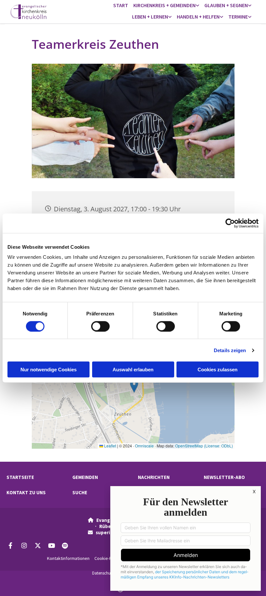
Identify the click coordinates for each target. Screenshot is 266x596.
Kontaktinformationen (68, 558)
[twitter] (37, 545)
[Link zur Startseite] (38, 12)
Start (120, 5)
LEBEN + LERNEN (150, 16)
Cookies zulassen (217, 369)
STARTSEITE (20, 477)
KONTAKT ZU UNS (26, 492)
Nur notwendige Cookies (48, 369)
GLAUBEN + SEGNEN (226, 5)
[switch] (100, 326)
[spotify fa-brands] (65, 545)
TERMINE (238, 16)
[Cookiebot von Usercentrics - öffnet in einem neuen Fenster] (230, 223)
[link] (166, 5)
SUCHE (79, 492)
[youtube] (51, 545)
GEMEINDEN (85, 477)
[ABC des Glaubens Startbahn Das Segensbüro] (249, 5)
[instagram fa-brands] (24, 545)
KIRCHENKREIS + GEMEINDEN (164, 5)
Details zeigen (230, 350)
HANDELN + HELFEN (198, 16)
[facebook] (10, 545)
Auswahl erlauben (133, 369)
